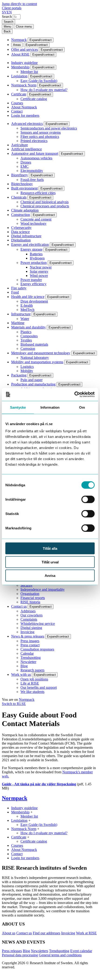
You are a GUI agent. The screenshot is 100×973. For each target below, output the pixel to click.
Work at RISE (86, 933)
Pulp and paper (31, 380)
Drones (25, 162)
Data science (20, 232)
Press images (29, 641)
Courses (17, 103)
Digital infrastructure (26, 236)
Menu (7, 26)
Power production (33, 263)
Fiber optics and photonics (39, 137)
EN (9, 12)
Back (7, 31)
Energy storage (31, 249)
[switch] (88, 499)
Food (15, 292)
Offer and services (24, 49)
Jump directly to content (19, 4)
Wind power (39, 276)
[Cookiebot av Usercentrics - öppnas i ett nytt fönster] (74, 395)
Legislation (19, 76)
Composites (29, 336)
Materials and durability (28, 327)
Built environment (24, 188)
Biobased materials (34, 344)
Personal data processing (20, 955)
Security (26, 585)
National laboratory (34, 358)
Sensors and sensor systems (40, 132)
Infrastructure (21, 314)
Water (24, 319)
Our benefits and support (38, 687)
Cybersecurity (21, 228)
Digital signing (31, 628)
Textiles (26, 340)
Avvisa (50, 576)
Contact (17, 111)
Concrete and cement (35, 219)
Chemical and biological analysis (44, 202)
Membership (20, 67)
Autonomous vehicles (36, 158)
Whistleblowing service (37, 624)
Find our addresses (46, 933)
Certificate (18, 94)
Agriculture (19, 145)
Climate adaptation (25, 210)
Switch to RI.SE (14, 704)
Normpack (19, 40)
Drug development (34, 301)
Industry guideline (24, 63)
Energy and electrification (30, 244)
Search (7, 17)
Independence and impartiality (42, 589)
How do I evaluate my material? (43, 90)
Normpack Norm (23, 85)
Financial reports (32, 598)
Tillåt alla (50, 548)
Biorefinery (19, 175)
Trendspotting (30, 658)
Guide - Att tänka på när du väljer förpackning (39, 784)
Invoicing (27, 632)
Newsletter (28, 662)
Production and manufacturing (33, 384)
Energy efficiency (33, 284)
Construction (20, 215)
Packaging (19, 375)
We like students (32, 692)
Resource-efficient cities (38, 193)
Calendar (27, 653)
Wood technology (33, 223)
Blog (24, 666)
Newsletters (39, 951)
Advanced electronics (27, 124)
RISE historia (30, 602)
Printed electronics (33, 141)
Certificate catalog (33, 99)
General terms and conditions (60, 955)
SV (4, 12)
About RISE (20, 54)
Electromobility (31, 171)
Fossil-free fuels (32, 180)
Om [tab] (82, 407)
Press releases (12, 951)
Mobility (26, 371)
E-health (26, 305)
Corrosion (27, 349)
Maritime (17, 323)
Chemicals (19, 197)
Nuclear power (41, 267)
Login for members (25, 115)
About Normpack (24, 107)
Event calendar (81, 951)
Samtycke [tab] (18, 407)
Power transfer (31, 280)
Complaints (28, 619)
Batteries (36, 254)
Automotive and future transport (34, 153)
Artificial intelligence (26, 149)
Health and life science (27, 297)
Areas (17, 45)
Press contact (30, 645)
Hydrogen (37, 258)
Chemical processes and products (44, 206)
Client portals (11, 8)
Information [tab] (50, 407)
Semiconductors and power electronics (48, 128)
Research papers (32, 670)
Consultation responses (37, 649)
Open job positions (34, 679)
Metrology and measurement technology (40, 353)
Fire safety (19, 288)
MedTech (27, 310)
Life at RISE (29, 683)
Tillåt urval (50, 562)
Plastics (25, 332)
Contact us (19, 606)
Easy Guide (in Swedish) (38, 81)
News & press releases (27, 636)
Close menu (24, 26)
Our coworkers (31, 615)
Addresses (28, 611)
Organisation (29, 594)
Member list (29, 72)
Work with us (21, 674)
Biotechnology (22, 184)
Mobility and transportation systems (37, 362)
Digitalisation (21, 240)
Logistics (27, 367)
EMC (24, 166)
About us (8, 933)
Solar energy (39, 271)
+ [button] (31, 812)
